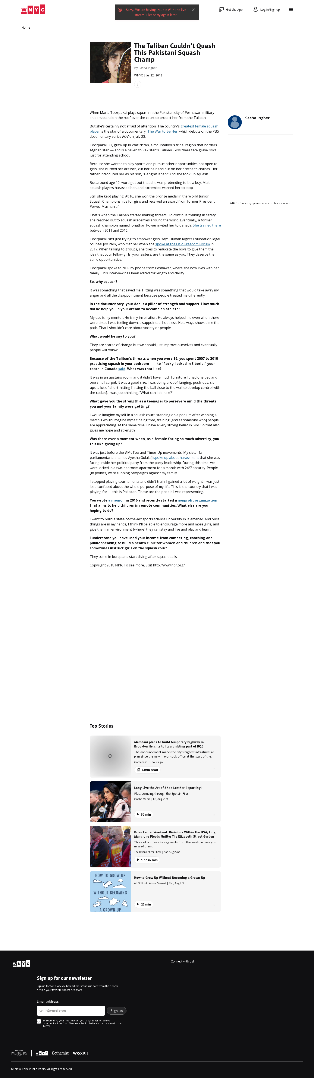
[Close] (193, 9)
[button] (155, 757)
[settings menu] (290, 9)
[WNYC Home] (33, 9)
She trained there (207, 225)
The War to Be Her (162, 131)
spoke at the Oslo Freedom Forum (182, 244)
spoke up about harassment (176, 457)
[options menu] (137, 84)
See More (76, 990)
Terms (47, 1025)
